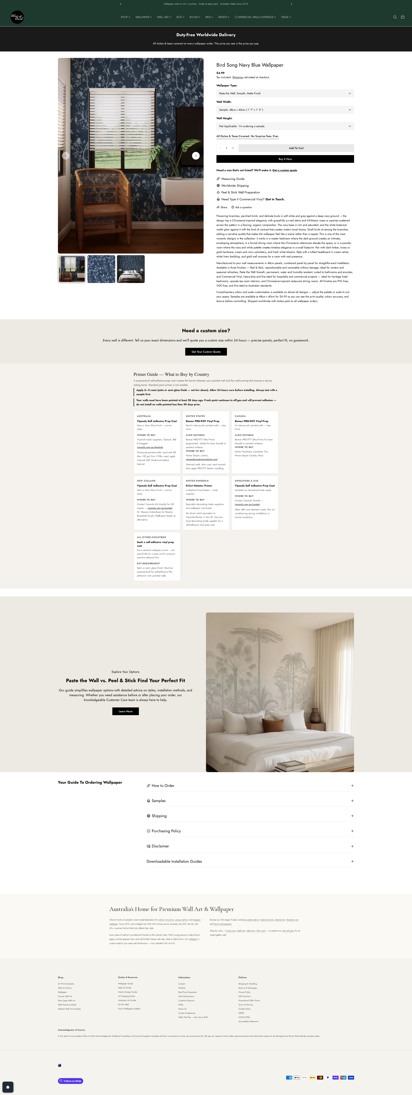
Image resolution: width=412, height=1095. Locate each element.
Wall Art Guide (124, 987)
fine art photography (222, 924)
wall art (161, 919)
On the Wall (123, 1004)
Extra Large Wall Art (66, 1000)
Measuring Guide (232, 178)
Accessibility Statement (248, 1021)
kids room (261, 930)
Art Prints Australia (66, 983)
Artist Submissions (186, 996)
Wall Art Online (65, 987)
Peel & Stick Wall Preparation (240, 192)
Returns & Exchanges (248, 987)
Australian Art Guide (127, 1000)
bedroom (241, 930)
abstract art (280, 919)
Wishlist (181, 987)
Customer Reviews (186, 1000)
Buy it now (285, 159)
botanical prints (267, 919)
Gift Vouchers (245, 996)
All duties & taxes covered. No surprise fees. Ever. (247, 136)
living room (231, 930)
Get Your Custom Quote (206, 352)
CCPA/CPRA (244, 1017)
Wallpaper (62, 992)
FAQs (180, 1004)
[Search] (395, 17)
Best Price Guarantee (187, 992)
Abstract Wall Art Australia (69, 1008)
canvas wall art (181, 919)
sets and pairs (288, 930)
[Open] (7, 1087)
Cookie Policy (245, 1008)
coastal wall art (252, 919)
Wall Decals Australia (67, 1004)
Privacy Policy (244, 992)
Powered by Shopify (96, 1074)
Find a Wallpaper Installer (129, 1008)
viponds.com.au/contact (159, 508)
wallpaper (193, 939)
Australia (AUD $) (72, 1065)
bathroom (251, 930)
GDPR (241, 1013)
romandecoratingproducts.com (202, 459)
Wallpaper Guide (125, 983)
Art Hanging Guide (126, 996)
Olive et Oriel (76, 1074)
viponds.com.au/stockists (150, 447)
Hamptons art (292, 919)
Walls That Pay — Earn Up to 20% (193, 1017)
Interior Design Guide (127, 991)
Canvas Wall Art (65, 996)
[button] (120, 3)
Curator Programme (186, 1013)
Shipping (237, 77)
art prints (170, 919)
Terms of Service (246, 1004)
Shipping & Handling (248, 983)
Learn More (125, 711)
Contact (181, 983)
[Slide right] (196, 156)
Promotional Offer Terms (249, 1000)
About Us (182, 1008)
